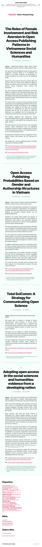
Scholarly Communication (7, 504)
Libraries (14, 492)
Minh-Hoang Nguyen (32, 156)
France (3, 491)
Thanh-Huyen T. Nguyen (15, 470)
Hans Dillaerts (18, 60)
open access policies (6, 495)
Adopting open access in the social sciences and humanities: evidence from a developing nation (21, 380)
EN (21, 24)
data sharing (12, 490)
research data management (8, 502)
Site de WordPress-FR (7, 524)
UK (21, 510)
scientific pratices (5, 510)
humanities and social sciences (23, 466)
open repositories (11, 498)
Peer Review (13, 499)
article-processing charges (7, 486)
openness (4, 498)
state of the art (17, 510)
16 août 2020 (26, 391)
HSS (15, 466)
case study (5, 489)
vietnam (28, 158)
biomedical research (7, 488)
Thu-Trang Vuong (30, 470)
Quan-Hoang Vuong (26, 157)
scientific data (4, 509)
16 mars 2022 (27, 60)
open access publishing (17, 157)
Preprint (17, 499)
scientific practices (12, 509)
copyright (16, 489)
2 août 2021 (26, 309)
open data (18, 497)
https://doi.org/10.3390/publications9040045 (20, 273)
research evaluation (5, 503)
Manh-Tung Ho (16, 356)
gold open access (8, 491)
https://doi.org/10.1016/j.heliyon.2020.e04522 (20, 462)
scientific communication (16, 158)
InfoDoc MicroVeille (21, 2)
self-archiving (11, 510)
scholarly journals (17, 504)
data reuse (7, 490)
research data (6, 501)
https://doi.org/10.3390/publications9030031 (20, 353)
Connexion (4, 520)
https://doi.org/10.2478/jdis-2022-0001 (18, 152)
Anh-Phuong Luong (10, 466)
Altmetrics (13, 485)
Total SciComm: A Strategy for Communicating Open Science (21, 300)
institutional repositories (7, 492)
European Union (18, 490)
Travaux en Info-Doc (7, 533)
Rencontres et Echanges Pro (8, 535)
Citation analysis (11, 489)
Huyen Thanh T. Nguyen (14, 277)
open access (9, 157)
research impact (13, 503)
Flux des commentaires (7, 523)
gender (8, 156)
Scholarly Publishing (14, 468)
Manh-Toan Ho (25, 156)
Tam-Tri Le (24, 158)
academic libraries (6, 485)
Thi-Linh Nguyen (23, 470)
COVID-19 (3, 490)
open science (22, 356)
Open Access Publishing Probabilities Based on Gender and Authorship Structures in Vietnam (21, 182)
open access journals (16, 494)
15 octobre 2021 (26, 196)
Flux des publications (7, 521)
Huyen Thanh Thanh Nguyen (15, 156)
